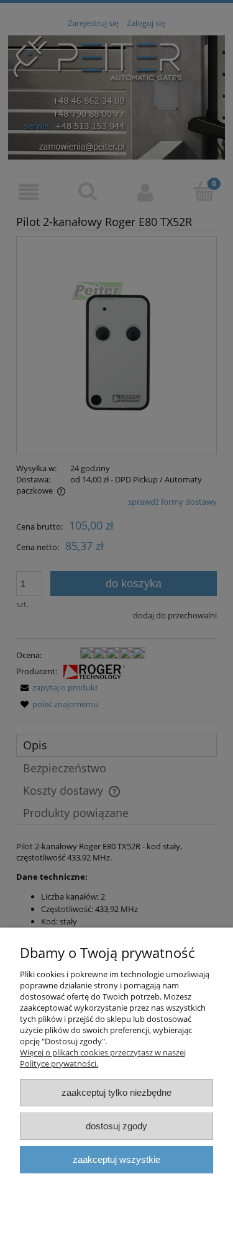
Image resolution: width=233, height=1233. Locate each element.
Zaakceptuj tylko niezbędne (116, 1092)
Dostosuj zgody (116, 1126)
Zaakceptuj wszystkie (116, 1159)
